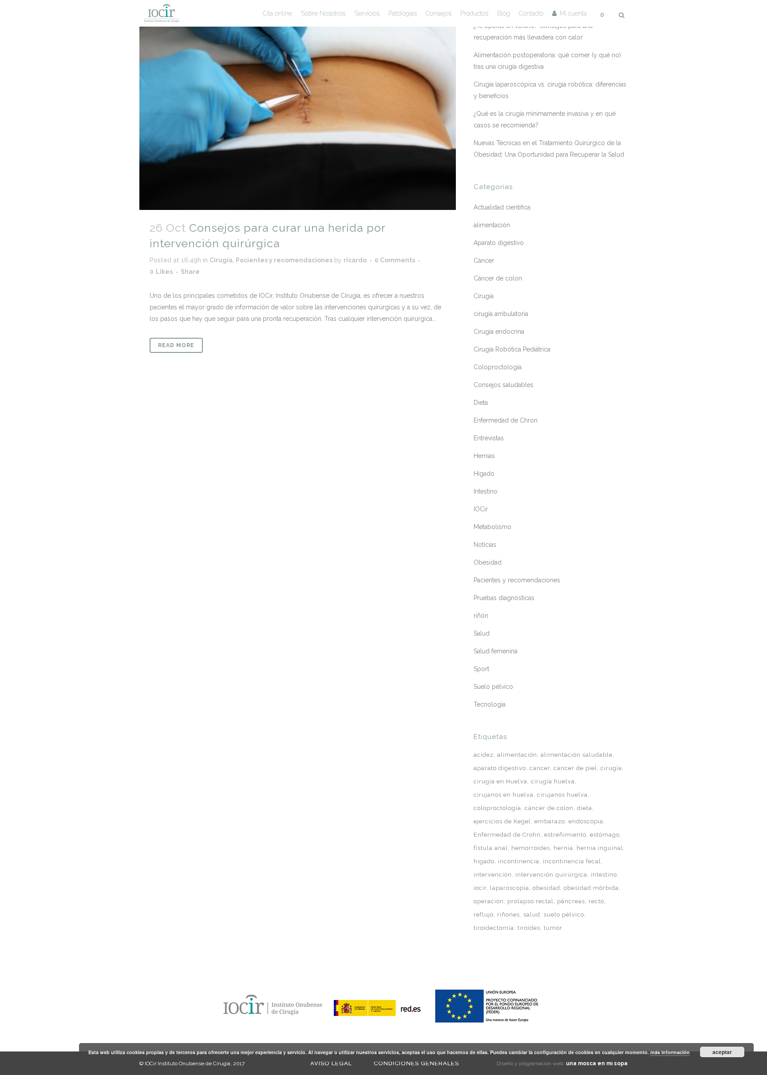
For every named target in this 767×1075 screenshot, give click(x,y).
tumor (553, 928)
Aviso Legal (331, 1063)
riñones (508, 914)
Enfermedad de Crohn (507, 834)
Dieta (481, 402)
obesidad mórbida (591, 888)
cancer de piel (575, 768)
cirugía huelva (553, 781)
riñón (481, 615)
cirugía (611, 768)
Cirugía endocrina (499, 331)
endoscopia (586, 821)
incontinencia (518, 861)
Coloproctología (498, 367)
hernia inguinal (600, 848)
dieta (584, 808)
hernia (563, 848)
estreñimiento (565, 834)
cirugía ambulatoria (501, 313)
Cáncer (484, 260)
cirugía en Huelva (500, 781)
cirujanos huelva (562, 794)
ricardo (355, 260)
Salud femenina (496, 651)
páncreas (571, 901)
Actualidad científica (502, 207)
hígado (484, 861)
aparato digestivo (500, 768)
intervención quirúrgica (551, 874)
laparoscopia (509, 888)
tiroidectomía (494, 928)
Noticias (485, 544)
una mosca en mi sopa (597, 1063)
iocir (480, 888)
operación (489, 901)
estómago (605, 834)
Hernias (484, 455)
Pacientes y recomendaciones (284, 260)
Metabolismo (492, 526)
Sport (481, 668)
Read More (176, 345)
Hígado (484, 473)
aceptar (722, 1052)
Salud (482, 633)
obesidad (546, 888)
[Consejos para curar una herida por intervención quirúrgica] (297, 105)
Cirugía (221, 260)
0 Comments (395, 260)
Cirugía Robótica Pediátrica (512, 349)
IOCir (481, 509)
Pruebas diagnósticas (504, 597)
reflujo (484, 914)
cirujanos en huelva (504, 794)
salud (531, 914)
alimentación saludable (577, 754)
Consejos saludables (504, 384)
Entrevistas (489, 438)
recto (596, 901)
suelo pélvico (564, 914)
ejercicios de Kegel (502, 821)
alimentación (492, 225)
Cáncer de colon (498, 278)
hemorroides (530, 848)
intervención (493, 874)
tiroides (529, 928)
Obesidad (488, 562)
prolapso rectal (530, 901)
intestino (604, 874)
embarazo (549, 821)
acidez (484, 754)
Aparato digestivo (499, 242)
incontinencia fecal (572, 861)
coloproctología (497, 808)
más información (670, 1052)
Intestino (486, 491)
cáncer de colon (549, 808)
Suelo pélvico (493, 686)
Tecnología (490, 704)
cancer (540, 768)
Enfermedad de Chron (506, 420)
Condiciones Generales (416, 1063)
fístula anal (491, 848)
